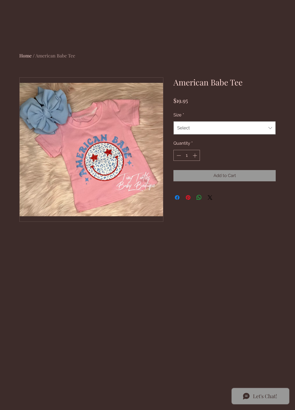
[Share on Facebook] (177, 197)
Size (178, 115)
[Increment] (195, 155)
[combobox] (224, 128)
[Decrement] (178, 155)
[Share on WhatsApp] (199, 197)
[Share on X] (210, 197)
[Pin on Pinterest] (188, 197)
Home (25, 56)
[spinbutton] (187, 155)
